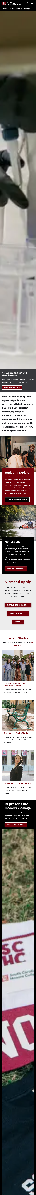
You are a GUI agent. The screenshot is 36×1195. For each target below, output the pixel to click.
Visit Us (17, 622)
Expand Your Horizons (11, 387)
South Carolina (16, 8)
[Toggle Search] (28, 3)
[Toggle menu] (32, 3)
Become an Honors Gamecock (17, 605)
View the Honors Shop (15, 825)
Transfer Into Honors (17, 613)
